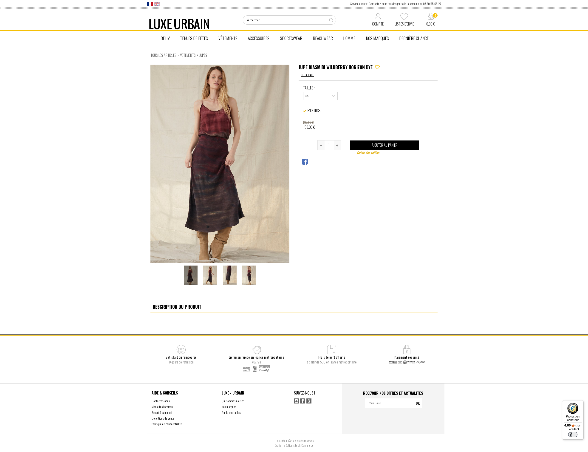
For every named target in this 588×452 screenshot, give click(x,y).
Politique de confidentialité (167, 423)
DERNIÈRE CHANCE (414, 38)
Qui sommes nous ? (233, 400)
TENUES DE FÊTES (194, 38)
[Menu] (580, 403)
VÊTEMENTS (227, 38)
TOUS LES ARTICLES (163, 55)
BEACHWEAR (323, 38)
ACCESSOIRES (258, 38)
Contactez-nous (161, 400)
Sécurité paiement (162, 412)
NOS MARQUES (377, 38)
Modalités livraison (162, 406)
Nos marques (229, 406)
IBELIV (164, 38)
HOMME (349, 38)
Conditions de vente (163, 418)
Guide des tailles (368, 152)
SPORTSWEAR (291, 38)
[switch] (572, 434)
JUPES (203, 55)
